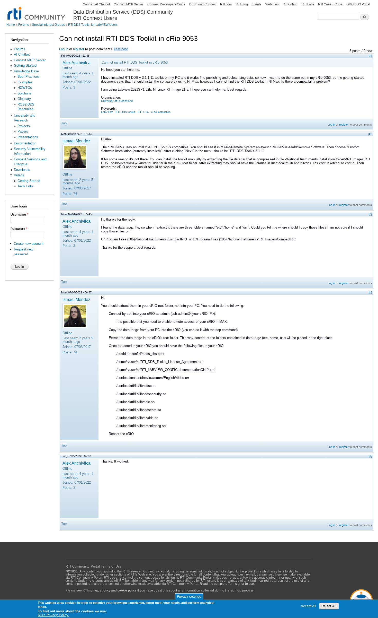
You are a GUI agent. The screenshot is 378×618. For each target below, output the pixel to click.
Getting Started (25, 65)
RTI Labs (308, 4)
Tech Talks (25, 186)
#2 (370, 134)
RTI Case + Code (330, 4)
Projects (23, 126)
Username (19, 214)
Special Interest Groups (48, 25)
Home (10, 25)
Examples (24, 82)
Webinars (272, 4)
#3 (370, 214)
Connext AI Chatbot (96, 4)
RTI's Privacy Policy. (53, 615)
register (78, 49)
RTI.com (226, 4)
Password (19, 229)
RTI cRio (143, 112)
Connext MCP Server (128, 4)
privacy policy (100, 590)
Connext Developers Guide (166, 4)
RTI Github (290, 4)
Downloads (22, 170)
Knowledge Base (26, 71)
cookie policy (127, 590)
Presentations (27, 137)
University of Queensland (117, 100)
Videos (19, 175)
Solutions (24, 93)
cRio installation (160, 112)
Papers (22, 131)
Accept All (308, 606)
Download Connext (202, 4)
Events (256, 4)
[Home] (36, 10)
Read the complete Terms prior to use (227, 583)
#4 (370, 293)
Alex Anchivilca (76, 62)
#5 (370, 456)
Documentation (25, 143)
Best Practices (28, 77)
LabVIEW (107, 112)
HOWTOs (24, 88)
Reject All (329, 606)
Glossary (24, 99)
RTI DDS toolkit (125, 112)
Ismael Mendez (76, 140)
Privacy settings (189, 596)
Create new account (28, 244)
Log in (63, 49)
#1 (370, 56)
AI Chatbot (22, 54)
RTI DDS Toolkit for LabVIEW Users (93, 25)
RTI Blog (242, 4)
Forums (23, 25)
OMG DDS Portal (358, 4)
